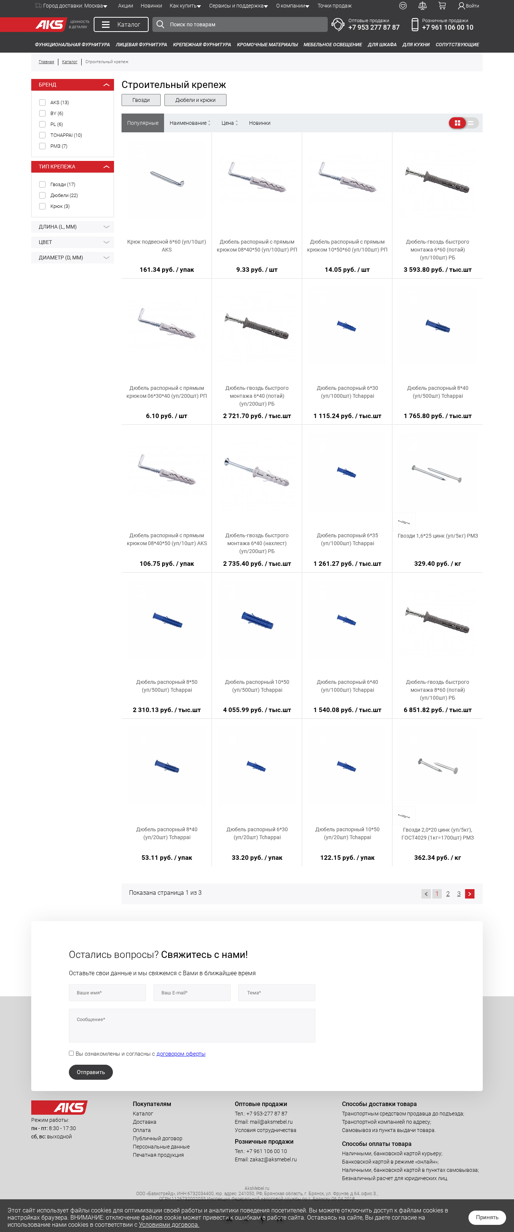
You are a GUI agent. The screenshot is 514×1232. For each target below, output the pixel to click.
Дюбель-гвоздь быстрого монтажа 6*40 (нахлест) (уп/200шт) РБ (257, 543)
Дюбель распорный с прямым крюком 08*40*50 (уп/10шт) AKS (167, 539)
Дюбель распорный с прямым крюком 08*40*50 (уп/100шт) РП (257, 246)
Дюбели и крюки (195, 100)
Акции (125, 6)
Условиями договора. (169, 1224)
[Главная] (49, 24)
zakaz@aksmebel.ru (273, 1159)
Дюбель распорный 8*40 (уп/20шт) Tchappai (167, 833)
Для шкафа (382, 44)
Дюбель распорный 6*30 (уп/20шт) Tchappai (257, 833)
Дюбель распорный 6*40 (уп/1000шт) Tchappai (347, 686)
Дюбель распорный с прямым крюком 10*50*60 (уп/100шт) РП (347, 246)
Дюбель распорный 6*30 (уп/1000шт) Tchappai (347, 392)
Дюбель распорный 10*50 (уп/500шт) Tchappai (257, 686)
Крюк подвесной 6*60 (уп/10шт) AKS (166, 246)
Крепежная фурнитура (202, 44)
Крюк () (60, 206)
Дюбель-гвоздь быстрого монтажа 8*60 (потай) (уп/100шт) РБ (437, 690)
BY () (56, 113)
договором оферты (181, 1053)
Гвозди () (62, 184)
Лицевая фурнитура (141, 44)
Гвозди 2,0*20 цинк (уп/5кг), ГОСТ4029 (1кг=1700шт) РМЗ (437, 834)
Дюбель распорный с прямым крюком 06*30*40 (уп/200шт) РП (166, 392)
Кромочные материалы (267, 44)
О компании (290, 6)
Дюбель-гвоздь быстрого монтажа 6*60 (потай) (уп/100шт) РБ (437, 250)
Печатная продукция (158, 1155)
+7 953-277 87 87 (266, 1114)
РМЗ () (58, 146)
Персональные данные (161, 1147)
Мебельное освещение (333, 44)
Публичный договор (157, 1138)
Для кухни (416, 44)
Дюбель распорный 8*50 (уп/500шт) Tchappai (167, 686)
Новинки (151, 6)
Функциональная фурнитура (72, 44)
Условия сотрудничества (266, 1130)
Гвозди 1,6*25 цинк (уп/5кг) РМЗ (438, 536)
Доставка (145, 1122)
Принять (487, 1217)
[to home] (59, 1113)
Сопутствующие (457, 44)
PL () (56, 124)
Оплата (142, 1130)
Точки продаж (335, 6)
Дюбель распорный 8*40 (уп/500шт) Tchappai (437, 392)
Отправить (91, 1072)
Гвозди (141, 100)
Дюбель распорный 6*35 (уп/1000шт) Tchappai (347, 539)
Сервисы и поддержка (236, 6)
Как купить (183, 6)
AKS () (59, 102)
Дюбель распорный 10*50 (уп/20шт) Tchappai (347, 833)
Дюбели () (64, 195)
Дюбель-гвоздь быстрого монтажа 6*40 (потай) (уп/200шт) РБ (257, 396)
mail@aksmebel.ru (271, 1122)
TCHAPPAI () (66, 135)
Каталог (143, 1114)
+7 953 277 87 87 (374, 27)
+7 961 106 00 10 (447, 27)
